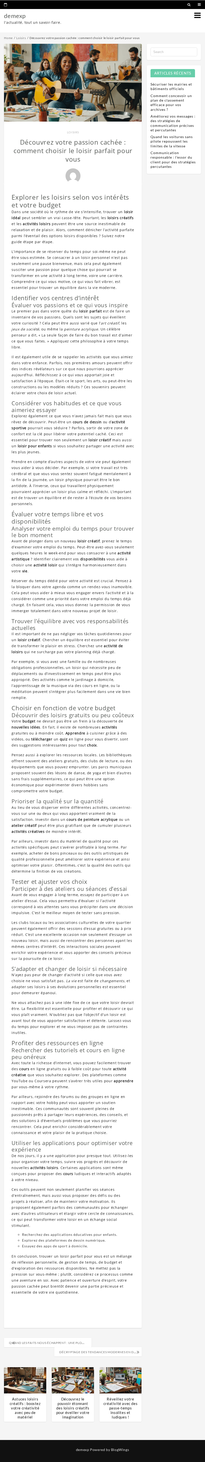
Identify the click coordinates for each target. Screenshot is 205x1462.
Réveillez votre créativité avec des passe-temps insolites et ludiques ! (121, 1408)
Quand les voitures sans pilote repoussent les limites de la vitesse (171, 141)
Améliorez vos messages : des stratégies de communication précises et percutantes (173, 123)
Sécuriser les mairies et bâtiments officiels (171, 86)
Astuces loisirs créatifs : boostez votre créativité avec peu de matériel (25, 1408)
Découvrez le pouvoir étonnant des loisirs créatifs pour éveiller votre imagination (73, 1408)
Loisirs (73, 132)
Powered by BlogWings (109, 1449)
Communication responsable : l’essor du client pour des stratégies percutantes (173, 160)
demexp (15, 15)
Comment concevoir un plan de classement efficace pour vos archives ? (171, 103)
